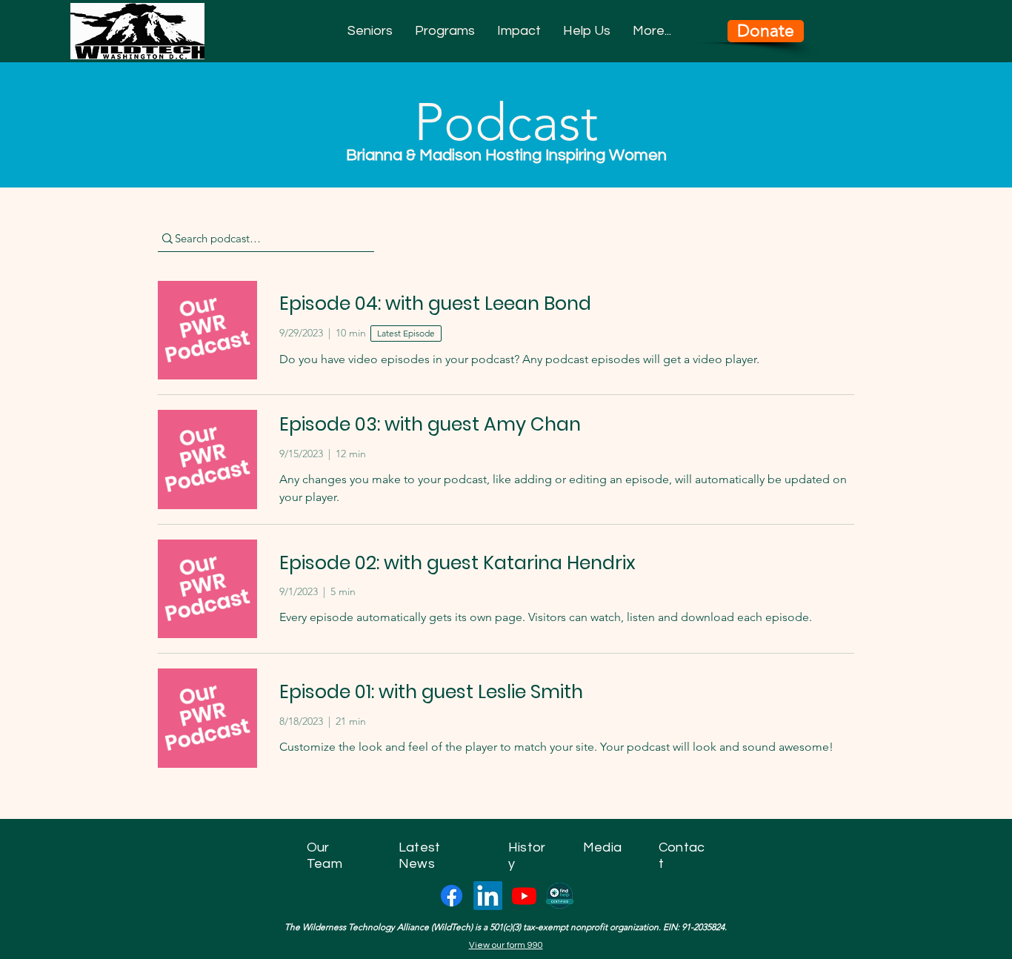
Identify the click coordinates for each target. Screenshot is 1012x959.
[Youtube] (524, 895)
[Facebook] (451, 895)
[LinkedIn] (487, 895)
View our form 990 (506, 945)
